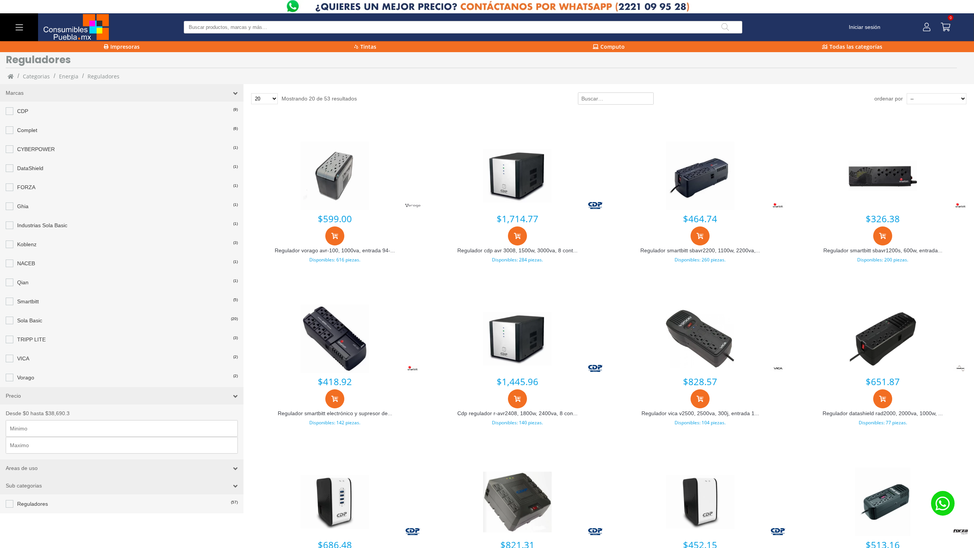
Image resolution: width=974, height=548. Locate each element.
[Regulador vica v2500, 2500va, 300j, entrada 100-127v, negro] (700, 338)
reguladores (103, 76)
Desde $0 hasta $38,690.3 (38, 413)
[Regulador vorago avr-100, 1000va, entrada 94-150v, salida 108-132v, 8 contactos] (334, 176)
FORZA (26, 187)
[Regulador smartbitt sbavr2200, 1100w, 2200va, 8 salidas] (700, 176)
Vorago (25, 377)
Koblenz (27, 244)
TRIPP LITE (31, 339)
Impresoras (125, 46)
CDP (22, 111)
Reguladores (32, 504)
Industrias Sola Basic (42, 225)
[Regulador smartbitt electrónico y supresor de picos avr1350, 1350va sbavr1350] (334, 338)
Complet (27, 130)
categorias (36, 76)
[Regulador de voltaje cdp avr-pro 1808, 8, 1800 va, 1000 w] (517, 502)
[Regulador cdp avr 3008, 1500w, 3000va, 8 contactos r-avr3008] (517, 176)
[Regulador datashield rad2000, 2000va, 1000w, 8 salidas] (882, 338)
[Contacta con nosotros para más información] (943, 503)
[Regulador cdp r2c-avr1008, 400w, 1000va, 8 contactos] (700, 502)
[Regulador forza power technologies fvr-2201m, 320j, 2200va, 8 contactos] (882, 502)
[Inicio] (11, 76)
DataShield (30, 168)
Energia (68, 76)
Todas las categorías (855, 46)
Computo (612, 46)
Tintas (368, 46)
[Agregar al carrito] (334, 235)
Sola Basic (29, 320)
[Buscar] (725, 27)
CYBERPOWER (36, 149)
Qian (23, 282)
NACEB (26, 263)
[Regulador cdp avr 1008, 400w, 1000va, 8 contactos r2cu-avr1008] (334, 502)
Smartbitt (28, 301)
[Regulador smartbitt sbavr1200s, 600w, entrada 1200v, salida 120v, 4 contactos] (882, 176)
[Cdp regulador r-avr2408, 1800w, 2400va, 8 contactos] (517, 338)
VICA (23, 358)
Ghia (23, 206)
